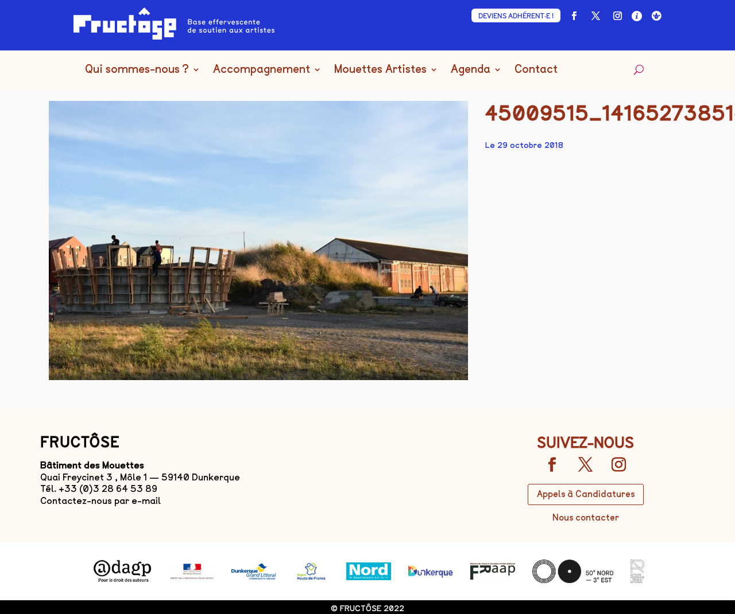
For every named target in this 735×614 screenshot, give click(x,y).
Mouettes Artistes (380, 70)
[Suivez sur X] (595, 16)
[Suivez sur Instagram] (617, 16)
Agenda (470, 70)
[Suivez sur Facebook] (573, 16)
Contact (536, 70)
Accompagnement (261, 70)
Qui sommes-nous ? (137, 70)
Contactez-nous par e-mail (100, 500)
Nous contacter (585, 518)
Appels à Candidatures (586, 494)
